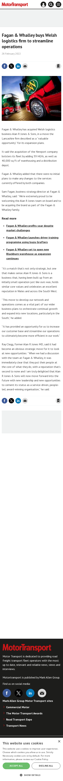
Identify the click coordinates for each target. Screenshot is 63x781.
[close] (61, 59)
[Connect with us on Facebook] (7, 693)
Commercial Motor (17, 707)
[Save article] (58, 66)
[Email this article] (25, 66)
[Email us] (42, 693)
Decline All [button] (46, 765)
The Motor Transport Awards (24, 713)
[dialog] (31, 759)
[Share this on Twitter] (11, 66)
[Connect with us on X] (18, 693)
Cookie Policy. (41, 759)
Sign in (16, 59)
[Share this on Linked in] (18, 66)
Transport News (16, 725)
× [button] (59, 741)
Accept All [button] (16, 765)
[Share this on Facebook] (4, 66)
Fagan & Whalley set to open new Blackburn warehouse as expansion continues (28, 254)
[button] (31, 775)
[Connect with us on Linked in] (30, 693)
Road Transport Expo (19, 719)
